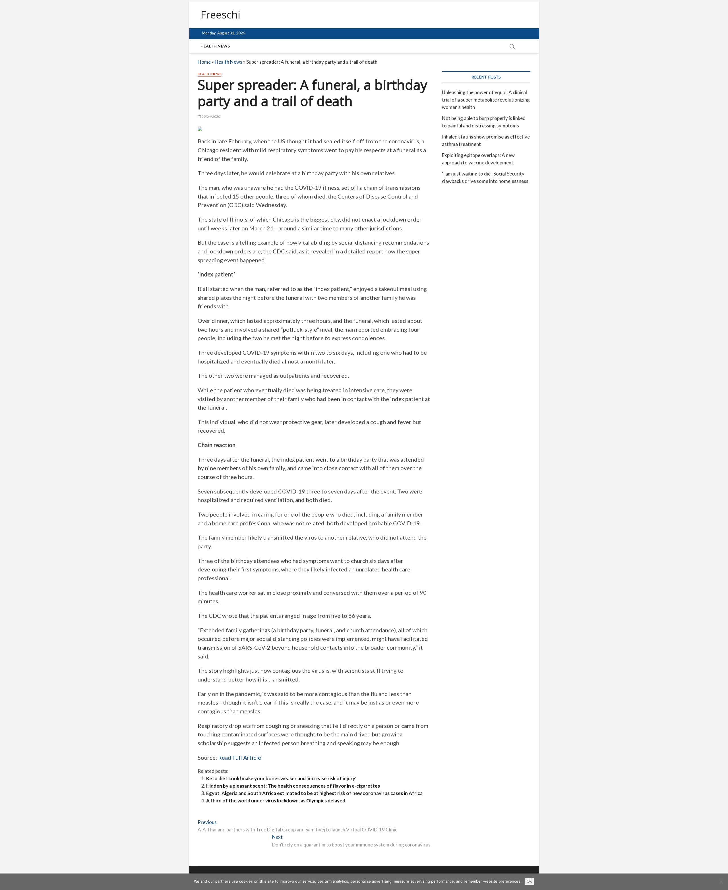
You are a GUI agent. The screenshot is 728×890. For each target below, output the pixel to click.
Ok (529, 881)
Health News (215, 46)
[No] (721, 882)
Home (204, 62)
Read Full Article (239, 757)
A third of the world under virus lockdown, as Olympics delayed (275, 801)
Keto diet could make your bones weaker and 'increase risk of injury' (281, 778)
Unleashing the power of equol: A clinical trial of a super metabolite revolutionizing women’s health (486, 99)
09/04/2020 (210, 116)
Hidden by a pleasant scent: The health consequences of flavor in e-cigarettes (293, 786)
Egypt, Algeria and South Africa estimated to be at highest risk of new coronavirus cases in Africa (314, 793)
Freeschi (220, 15)
